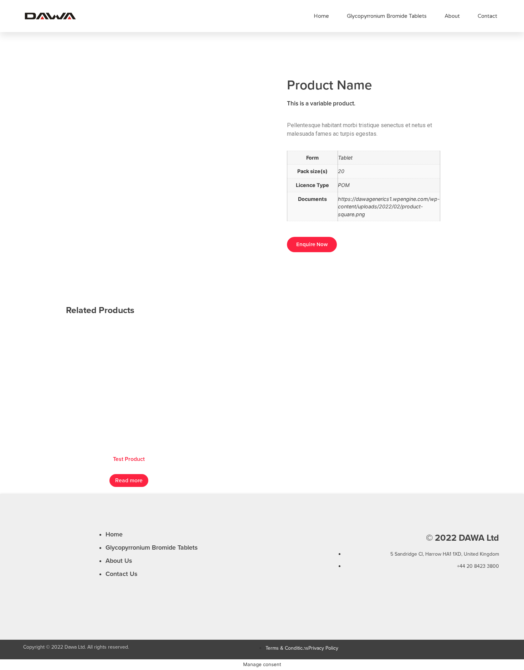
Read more (129, 480)
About (452, 16)
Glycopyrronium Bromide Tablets (387, 16)
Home (321, 16)
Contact (487, 16)
